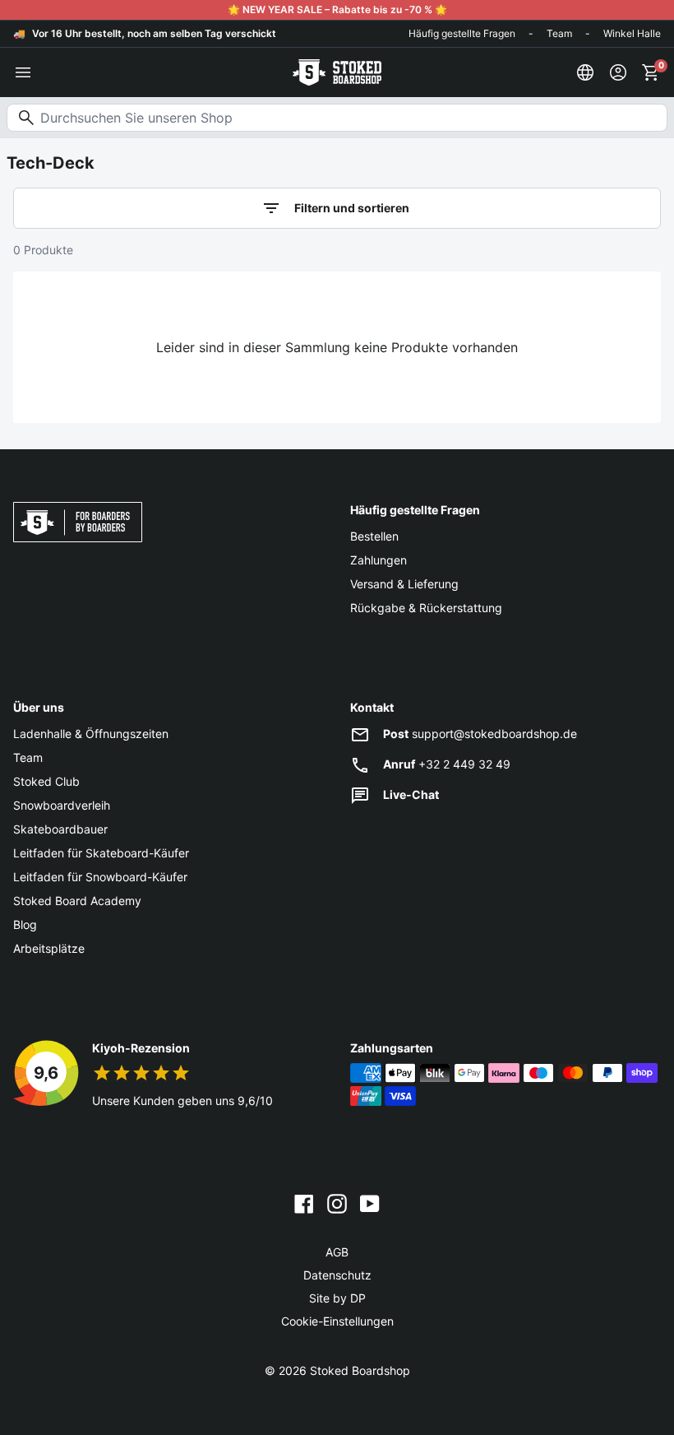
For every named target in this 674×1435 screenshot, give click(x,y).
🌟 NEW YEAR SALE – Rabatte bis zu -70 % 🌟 (337, 9)
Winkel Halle (632, 33)
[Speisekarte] (23, 72)
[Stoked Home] (337, 72)
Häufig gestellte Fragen (462, 33)
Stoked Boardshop (360, 1370)
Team (559, 33)
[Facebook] (304, 1202)
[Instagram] (337, 1202)
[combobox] (337, 118)
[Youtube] (370, 1202)
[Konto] (618, 72)
